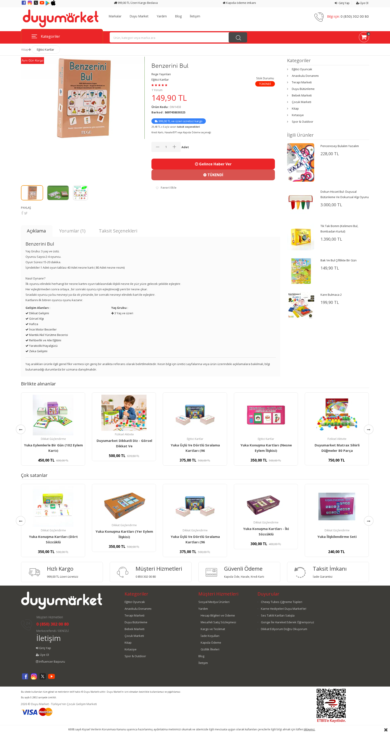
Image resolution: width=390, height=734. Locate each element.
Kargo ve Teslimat (213, 629)
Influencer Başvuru (51, 661)
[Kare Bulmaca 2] (300, 305)
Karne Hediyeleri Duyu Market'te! (283, 609)
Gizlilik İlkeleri (210, 649)
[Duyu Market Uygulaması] (48, 4)
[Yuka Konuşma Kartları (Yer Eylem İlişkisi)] (124, 504)
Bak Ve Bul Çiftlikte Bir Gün (338, 260)
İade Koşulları (210, 636)
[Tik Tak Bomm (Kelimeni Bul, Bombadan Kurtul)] (300, 236)
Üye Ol (363, 3)
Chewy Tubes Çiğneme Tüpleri (281, 602)
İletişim (195, 16)
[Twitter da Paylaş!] (26, 213)
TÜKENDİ (215, 174)
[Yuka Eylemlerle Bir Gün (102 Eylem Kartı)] (53, 415)
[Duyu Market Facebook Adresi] (24, 4)
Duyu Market (139, 16)
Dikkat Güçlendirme (53, 439)
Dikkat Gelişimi (38, 313)
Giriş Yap (344, 3)
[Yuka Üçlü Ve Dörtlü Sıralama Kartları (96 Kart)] (195, 415)
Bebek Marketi (302, 95)
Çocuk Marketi (301, 102)
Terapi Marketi (302, 82)
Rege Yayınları (161, 74)
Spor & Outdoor (302, 122)
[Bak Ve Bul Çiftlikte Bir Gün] (300, 271)
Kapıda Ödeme (211, 642)
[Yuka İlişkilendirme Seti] (337, 506)
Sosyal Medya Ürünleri (214, 602)
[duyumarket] (60, 18)
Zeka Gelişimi (37, 351)
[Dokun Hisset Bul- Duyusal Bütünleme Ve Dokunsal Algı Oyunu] (300, 202)
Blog (178, 16)
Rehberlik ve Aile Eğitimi (44, 340)
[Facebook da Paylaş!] (22, 213)
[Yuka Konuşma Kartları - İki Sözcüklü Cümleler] (266, 502)
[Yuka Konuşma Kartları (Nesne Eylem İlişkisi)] (266, 415)
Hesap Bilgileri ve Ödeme (218, 615)
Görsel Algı (36, 319)
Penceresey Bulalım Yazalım (339, 146)
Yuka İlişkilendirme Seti (337, 536)
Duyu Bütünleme (303, 89)
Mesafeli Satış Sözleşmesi (218, 622)
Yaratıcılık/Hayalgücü (43, 346)
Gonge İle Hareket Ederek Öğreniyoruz (287, 622)
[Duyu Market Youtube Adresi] (42, 4)
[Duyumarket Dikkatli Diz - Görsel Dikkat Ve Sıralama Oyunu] (124, 413)
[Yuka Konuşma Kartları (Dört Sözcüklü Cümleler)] (53, 506)
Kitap (24, 49)
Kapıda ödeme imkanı (240, 3)
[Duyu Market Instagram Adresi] (30, 4)
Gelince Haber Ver (215, 164)
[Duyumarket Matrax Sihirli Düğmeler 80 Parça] (337, 415)
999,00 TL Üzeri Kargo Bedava (137, 3)
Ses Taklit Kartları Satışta (278, 615)
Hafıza (33, 324)
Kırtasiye (298, 115)
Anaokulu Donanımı (305, 76)
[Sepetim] (364, 38)
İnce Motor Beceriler (42, 329)
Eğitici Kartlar (45, 49)
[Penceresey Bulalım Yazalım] (300, 162)
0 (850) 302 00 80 (355, 16)
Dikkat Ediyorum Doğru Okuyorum (284, 629)
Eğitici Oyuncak (302, 69)
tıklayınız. (309, 729)
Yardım (162, 16)
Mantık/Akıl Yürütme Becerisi (48, 335)
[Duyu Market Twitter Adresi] (36, 4)
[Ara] (238, 37)
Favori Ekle (168, 188)
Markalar (115, 16)
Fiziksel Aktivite (124, 434)
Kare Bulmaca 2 (331, 295)
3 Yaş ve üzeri (123, 313)
